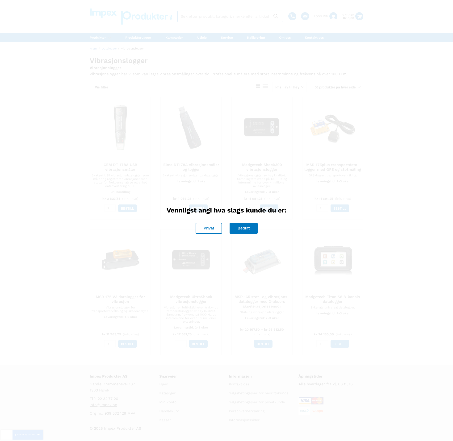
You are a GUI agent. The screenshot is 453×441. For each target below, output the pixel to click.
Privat (209, 228)
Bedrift (244, 228)
